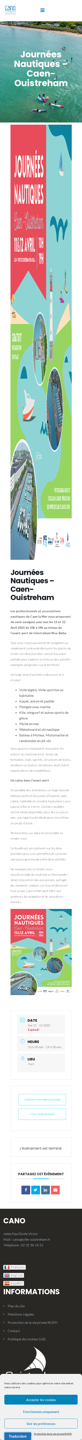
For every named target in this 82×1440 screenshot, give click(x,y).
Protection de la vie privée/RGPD (53, 1433)
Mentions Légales (21, 1314)
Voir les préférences (41, 1424)
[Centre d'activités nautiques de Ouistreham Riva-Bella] (10, 10)
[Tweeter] (35, 1190)
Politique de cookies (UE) (26, 1339)
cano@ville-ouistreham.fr (31, 1239)
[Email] (55, 1190)
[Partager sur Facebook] (25, 1190)
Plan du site (16, 1306)
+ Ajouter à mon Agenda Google (42, 1099)
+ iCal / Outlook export (42, 1114)
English (17, 1275)
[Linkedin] (45, 1190)
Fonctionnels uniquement (41, 1412)
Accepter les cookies (41, 1400)
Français (18, 1267)
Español (17, 1283)
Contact (14, 1331)
